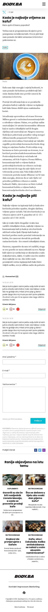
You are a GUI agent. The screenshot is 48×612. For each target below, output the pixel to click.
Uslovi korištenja (19, 607)
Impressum (23, 586)
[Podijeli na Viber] (43, 450)
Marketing (34, 586)
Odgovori (41, 309)
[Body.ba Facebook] (24, 592)
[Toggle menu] (43, 4)
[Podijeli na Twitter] (39, 450)
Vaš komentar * (10, 384)
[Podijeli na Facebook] (35, 450)
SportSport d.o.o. (23, 599)
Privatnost (30, 607)
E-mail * (6, 370)
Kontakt (13, 586)
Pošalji (38, 421)
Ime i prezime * (9, 357)
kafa (5, 47)
